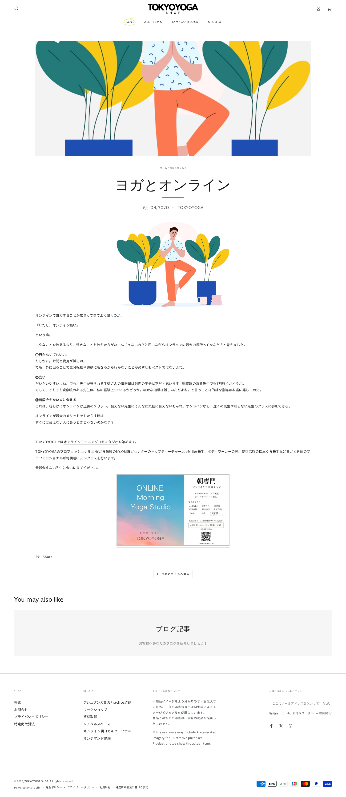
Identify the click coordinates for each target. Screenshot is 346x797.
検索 (17, 702)
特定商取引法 (24, 723)
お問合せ (21, 709)
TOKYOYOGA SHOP (36, 781)
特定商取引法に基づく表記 (132, 787)
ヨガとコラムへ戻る (176, 574)
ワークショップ (95, 709)
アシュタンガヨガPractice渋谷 (107, 702)
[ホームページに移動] (173, 9)
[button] (16, 8)
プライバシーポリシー (31, 716)
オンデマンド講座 (97, 738)
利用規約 (105, 787)
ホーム (163, 168)
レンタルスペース (96, 723)
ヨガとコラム (177, 168)
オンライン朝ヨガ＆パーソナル (107, 730)
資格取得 (90, 716)
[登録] (329, 703)
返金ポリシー (54, 787)
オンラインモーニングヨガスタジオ (91, 441)
